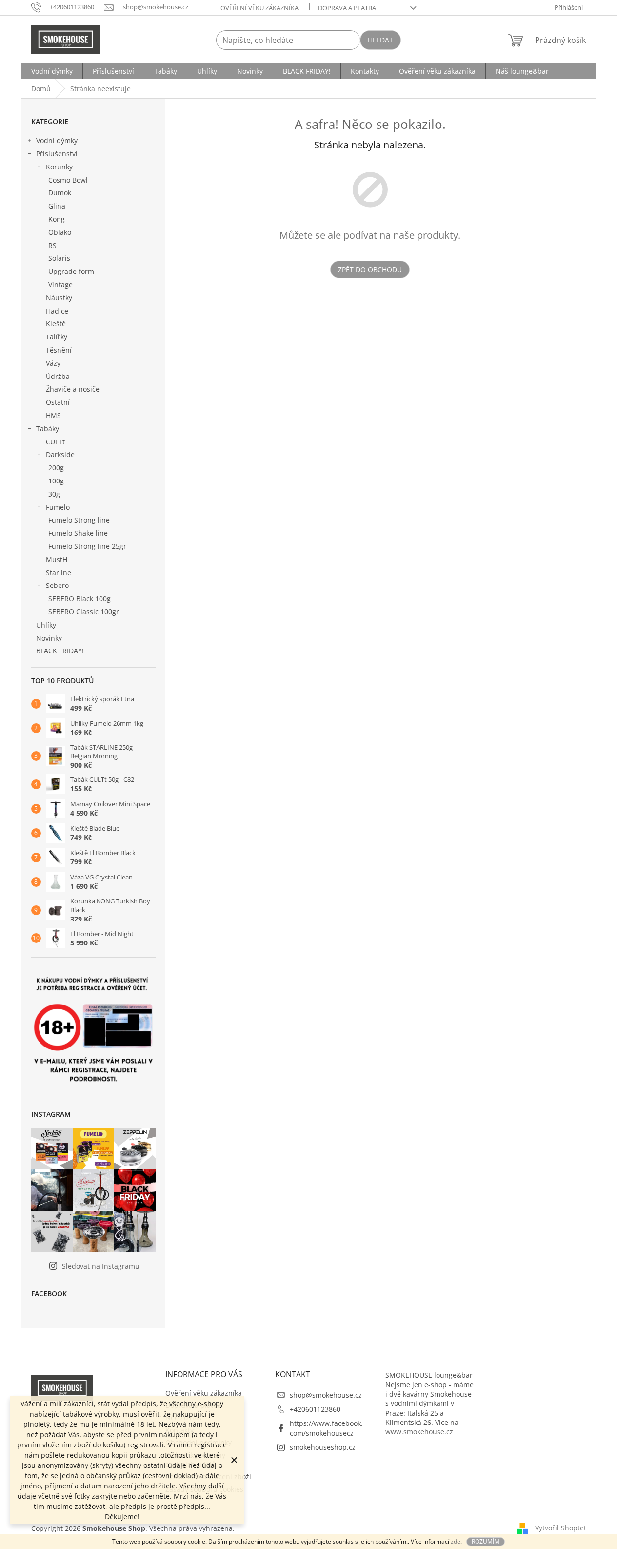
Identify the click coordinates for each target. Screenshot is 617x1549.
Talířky (56, 336)
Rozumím (485, 1541)
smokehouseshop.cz (323, 1447)
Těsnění (59, 350)
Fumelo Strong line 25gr (87, 546)
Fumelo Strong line (79, 519)
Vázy (53, 363)
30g (54, 494)
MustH (56, 559)
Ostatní (58, 402)
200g (56, 467)
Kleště (56, 323)
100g (56, 480)
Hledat (380, 39)
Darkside (60, 454)
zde (455, 1541)
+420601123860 (315, 1409)
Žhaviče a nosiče (73, 389)
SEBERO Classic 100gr (83, 611)
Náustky (59, 297)
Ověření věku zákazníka (259, 7)
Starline (58, 572)
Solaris (59, 258)
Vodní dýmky (57, 140)
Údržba (58, 376)
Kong (56, 219)
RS (52, 245)
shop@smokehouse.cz (326, 1395)
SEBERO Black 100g (79, 598)
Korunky (59, 166)
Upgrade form (71, 271)
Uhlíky (46, 624)
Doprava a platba (347, 7)
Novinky (49, 638)
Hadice (57, 310)
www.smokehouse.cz (419, 1431)
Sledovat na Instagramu (100, 1266)
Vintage (60, 284)
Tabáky (47, 428)
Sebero (57, 585)
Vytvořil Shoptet (560, 1527)
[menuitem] (51, 71)
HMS (53, 415)
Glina (56, 205)
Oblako (59, 232)
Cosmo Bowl (68, 180)
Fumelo (58, 507)
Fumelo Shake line (78, 533)
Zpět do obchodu (370, 269)
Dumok (59, 192)
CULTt (55, 441)
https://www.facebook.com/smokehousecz (326, 1428)
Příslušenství (57, 153)
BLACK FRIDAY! (60, 650)
